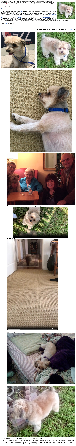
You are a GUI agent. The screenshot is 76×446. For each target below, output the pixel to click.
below (21, 11)
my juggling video (54, 14)
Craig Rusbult (6, 23)
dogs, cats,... (71, 29)
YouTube (49, 14)
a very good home (19, 17)
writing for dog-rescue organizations (46, 17)
